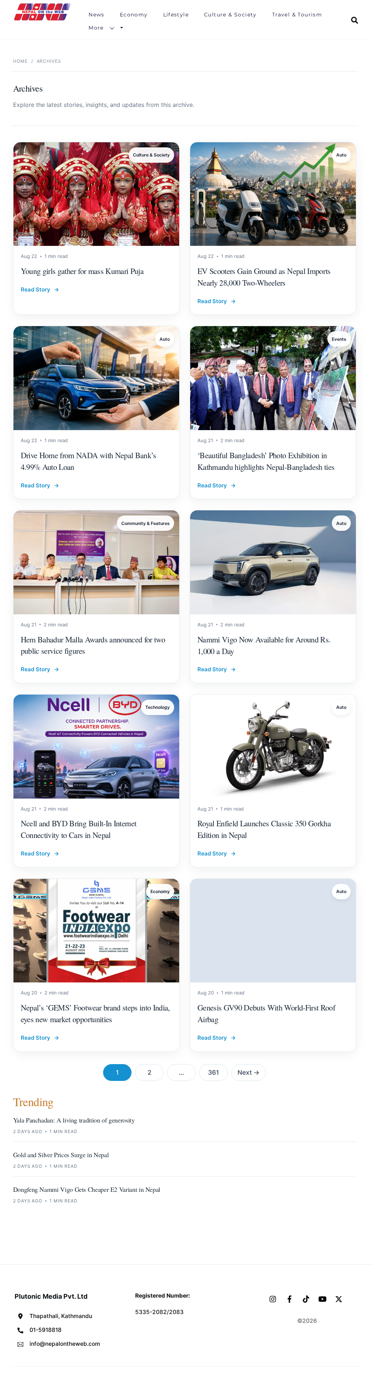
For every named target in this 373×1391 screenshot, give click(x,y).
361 (213, 1072)
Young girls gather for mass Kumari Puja (82, 271)
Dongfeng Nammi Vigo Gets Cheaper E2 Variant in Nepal (86, 1189)
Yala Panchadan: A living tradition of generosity (74, 1120)
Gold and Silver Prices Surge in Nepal (61, 1154)
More (96, 27)
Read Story (40, 289)
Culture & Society (230, 14)
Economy (134, 14)
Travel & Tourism (297, 14)
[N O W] (43, 19)
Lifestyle (176, 14)
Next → (248, 1072)
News (97, 14)
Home (20, 61)
